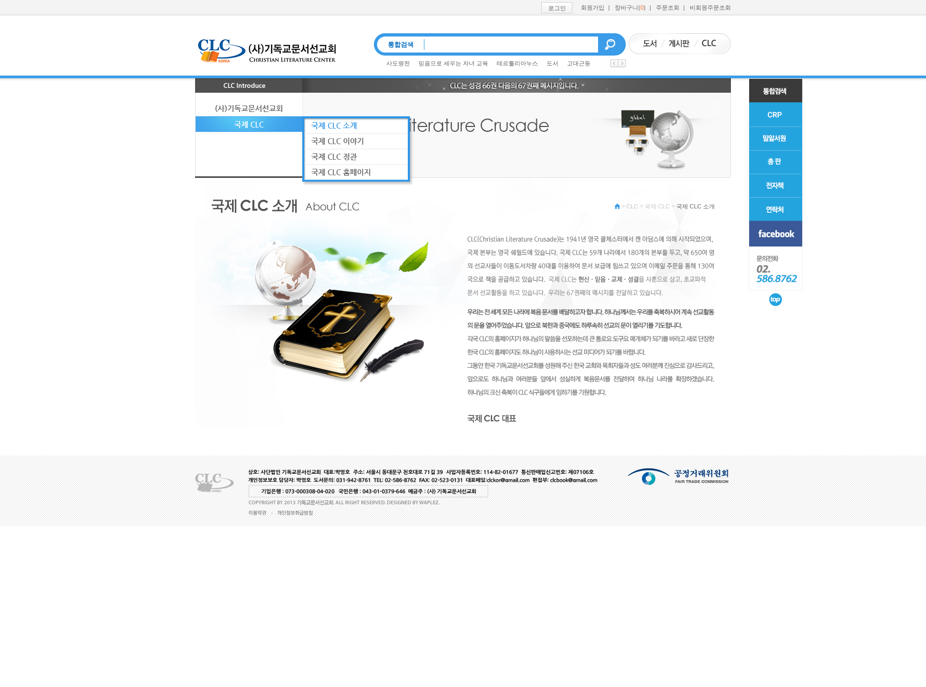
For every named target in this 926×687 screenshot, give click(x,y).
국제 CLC (657, 206)
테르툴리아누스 (517, 63)
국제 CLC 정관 (334, 156)
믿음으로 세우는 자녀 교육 (453, 63)
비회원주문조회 (710, 7)
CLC (632, 206)
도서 (552, 63)
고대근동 (579, 63)
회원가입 (592, 7)
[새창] (775, 234)
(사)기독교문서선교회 (249, 108)
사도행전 (398, 63)
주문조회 (667, 7)
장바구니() (630, 7)
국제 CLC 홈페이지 (341, 172)
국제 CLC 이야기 (337, 141)
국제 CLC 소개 (695, 206)
